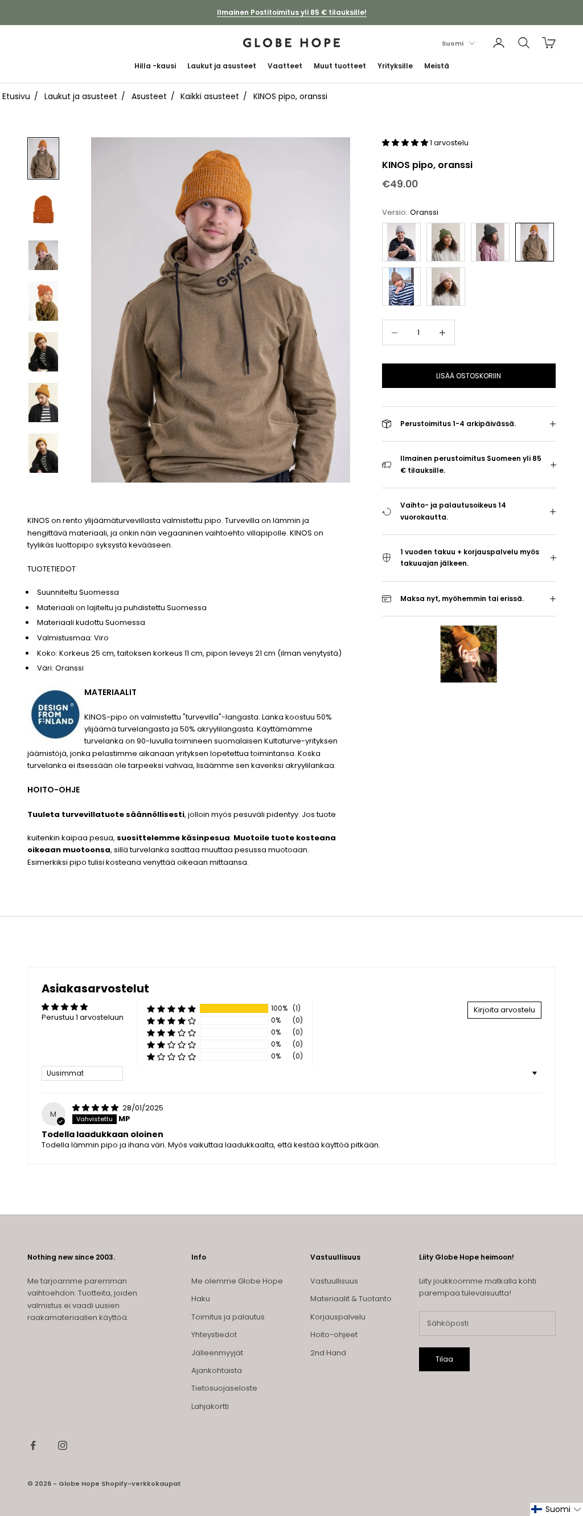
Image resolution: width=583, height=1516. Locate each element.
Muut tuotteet (340, 66)
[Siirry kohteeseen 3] (43, 255)
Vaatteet (285, 66)
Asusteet (149, 96)
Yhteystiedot (214, 1334)
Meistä (436, 66)
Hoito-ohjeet (334, 1334)
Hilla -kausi (155, 66)
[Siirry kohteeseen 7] (43, 453)
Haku (200, 1298)
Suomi (452, 43)
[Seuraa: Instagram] (62, 1445)
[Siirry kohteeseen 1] (43, 158)
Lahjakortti (210, 1406)
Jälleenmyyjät (217, 1352)
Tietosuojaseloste (224, 1388)
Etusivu (16, 96)
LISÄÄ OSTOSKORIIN (468, 376)
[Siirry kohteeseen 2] (43, 209)
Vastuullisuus (334, 1281)
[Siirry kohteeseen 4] (43, 301)
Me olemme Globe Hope (237, 1281)
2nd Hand (328, 1352)
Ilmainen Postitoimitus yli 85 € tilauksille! (292, 12)
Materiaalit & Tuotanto (351, 1298)
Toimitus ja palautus (228, 1316)
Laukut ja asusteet (221, 66)
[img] (96, 1107)
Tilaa (444, 1359)
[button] (406, 142)
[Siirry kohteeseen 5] (43, 352)
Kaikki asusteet (209, 96)
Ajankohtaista (216, 1370)
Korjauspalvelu (338, 1316)
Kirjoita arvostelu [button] (504, 1009)
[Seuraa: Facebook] (33, 1445)
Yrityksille (395, 66)
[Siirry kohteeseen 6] (43, 402)
